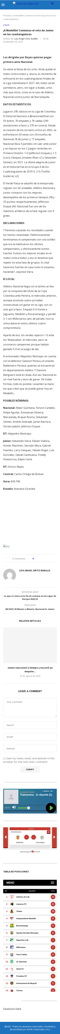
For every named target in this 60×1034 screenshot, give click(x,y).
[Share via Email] (48, 558)
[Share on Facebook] (39, 558)
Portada (7, 15)
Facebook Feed (12, 1009)
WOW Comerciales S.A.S (38, 1029)
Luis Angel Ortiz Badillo (26, 38)
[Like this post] (35, 558)
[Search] (56, 4)
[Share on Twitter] (42, 558)
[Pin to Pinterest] (45, 558)
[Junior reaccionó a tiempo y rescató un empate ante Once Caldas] (30, 645)
